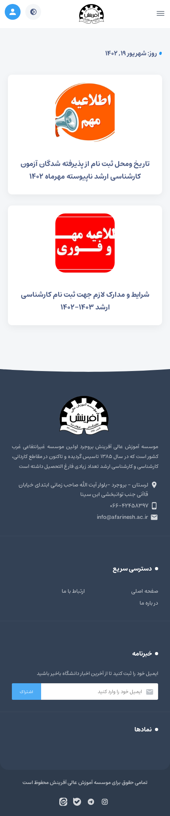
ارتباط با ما (73, 591)
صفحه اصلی (144, 591)
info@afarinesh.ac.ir (122, 517)
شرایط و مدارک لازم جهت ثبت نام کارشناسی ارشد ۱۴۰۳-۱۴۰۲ (85, 265)
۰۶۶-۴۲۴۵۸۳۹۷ (129, 506)
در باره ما (149, 603)
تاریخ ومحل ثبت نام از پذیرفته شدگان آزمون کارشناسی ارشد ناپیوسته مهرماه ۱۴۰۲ (85, 134)
